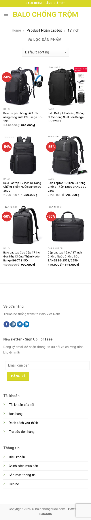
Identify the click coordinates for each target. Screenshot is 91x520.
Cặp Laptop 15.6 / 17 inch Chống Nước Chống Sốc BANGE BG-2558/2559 (65, 256)
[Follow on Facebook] (6, 324)
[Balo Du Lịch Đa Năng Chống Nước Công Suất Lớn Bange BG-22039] (68, 86)
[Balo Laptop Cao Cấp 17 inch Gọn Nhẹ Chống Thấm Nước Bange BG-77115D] (23, 225)
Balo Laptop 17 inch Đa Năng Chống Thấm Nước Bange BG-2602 (22, 186)
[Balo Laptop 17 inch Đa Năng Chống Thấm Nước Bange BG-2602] (23, 155)
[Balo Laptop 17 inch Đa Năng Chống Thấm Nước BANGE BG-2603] (68, 155)
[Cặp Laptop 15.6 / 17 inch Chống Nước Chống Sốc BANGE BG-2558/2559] (68, 225)
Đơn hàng (16, 414)
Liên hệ (14, 484)
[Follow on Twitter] (20, 324)
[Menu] (6, 14)
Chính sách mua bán (23, 466)
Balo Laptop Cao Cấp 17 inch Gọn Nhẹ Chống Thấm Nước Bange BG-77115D (22, 256)
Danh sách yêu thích (23, 423)
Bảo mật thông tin (22, 475)
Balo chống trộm (45, 14)
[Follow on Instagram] (13, 324)
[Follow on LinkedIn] (26, 324)
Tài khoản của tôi (21, 405)
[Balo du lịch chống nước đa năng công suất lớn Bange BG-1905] (23, 86)
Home (16, 30)
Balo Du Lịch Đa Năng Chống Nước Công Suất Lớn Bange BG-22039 (66, 117)
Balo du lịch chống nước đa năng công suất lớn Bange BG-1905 (22, 117)
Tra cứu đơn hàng (21, 432)
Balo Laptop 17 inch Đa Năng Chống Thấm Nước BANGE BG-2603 (67, 186)
